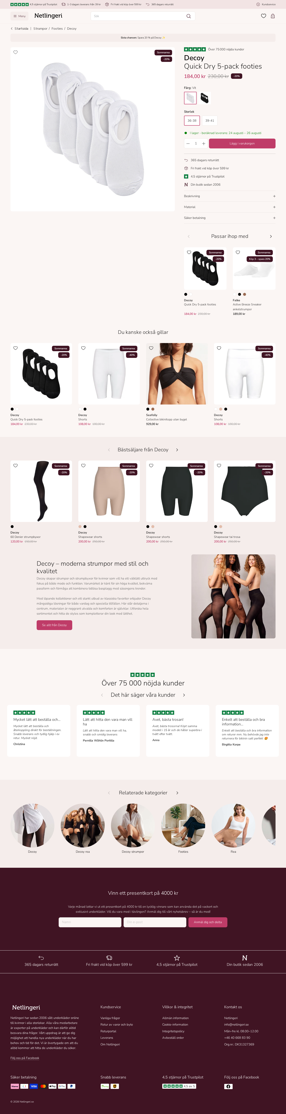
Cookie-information (175, 1024)
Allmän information (175, 1018)
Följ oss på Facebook (24, 1058)
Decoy (71, 28)
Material (189, 207)
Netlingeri (231, 1018)
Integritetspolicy (173, 1031)
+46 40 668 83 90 (237, 1038)
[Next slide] (184, 695)
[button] (143, 16)
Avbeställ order (173, 1038)
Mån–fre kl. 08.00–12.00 (241, 1031)
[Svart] (185, 294)
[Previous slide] (101, 695)
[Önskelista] (263, 16)
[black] (204, 98)
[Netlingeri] (48, 16)
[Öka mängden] (204, 143)
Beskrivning (192, 196)
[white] (190, 98)
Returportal (108, 1031)
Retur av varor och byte (116, 1024)
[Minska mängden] (188, 143)
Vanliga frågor (110, 1018)
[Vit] (190, 294)
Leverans (106, 1038)
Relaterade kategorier (143, 792)
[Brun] (244, 294)
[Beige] (220, 409)
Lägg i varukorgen (242, 143)
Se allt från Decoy (54, 625)
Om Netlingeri (110, 1044)
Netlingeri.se (27, 1101)
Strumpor (40, 28)
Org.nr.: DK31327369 (239, 1044)
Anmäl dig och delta (208, 922)
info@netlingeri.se (236, 1024)
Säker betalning (195, 218)
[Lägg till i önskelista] (15, 52)
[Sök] (188, 16)
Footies (57, 28)
